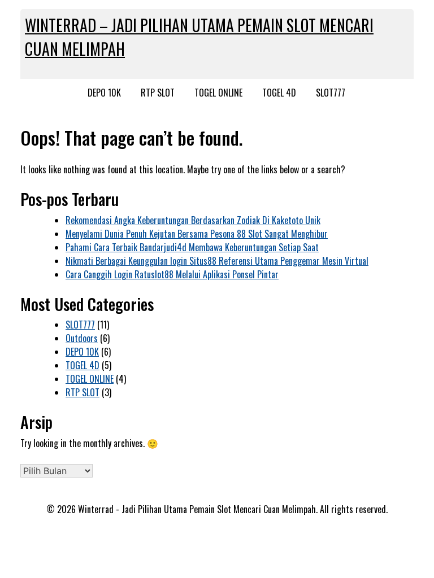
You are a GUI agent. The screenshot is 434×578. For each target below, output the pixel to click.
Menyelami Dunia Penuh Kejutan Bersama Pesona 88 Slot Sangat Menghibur (197, 233)
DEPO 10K (104, 92)
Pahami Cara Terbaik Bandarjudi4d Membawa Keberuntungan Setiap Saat (192, 247)
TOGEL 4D (279, 92)
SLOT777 (330, 92)
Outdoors (82, 338)
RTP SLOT (158, 92)
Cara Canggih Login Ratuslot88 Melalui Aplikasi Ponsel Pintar (172, 274)
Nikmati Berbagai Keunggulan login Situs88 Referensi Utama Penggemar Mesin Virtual (217, 261)
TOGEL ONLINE (218, 92)
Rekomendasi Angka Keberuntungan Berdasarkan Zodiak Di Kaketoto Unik (193, 220)
